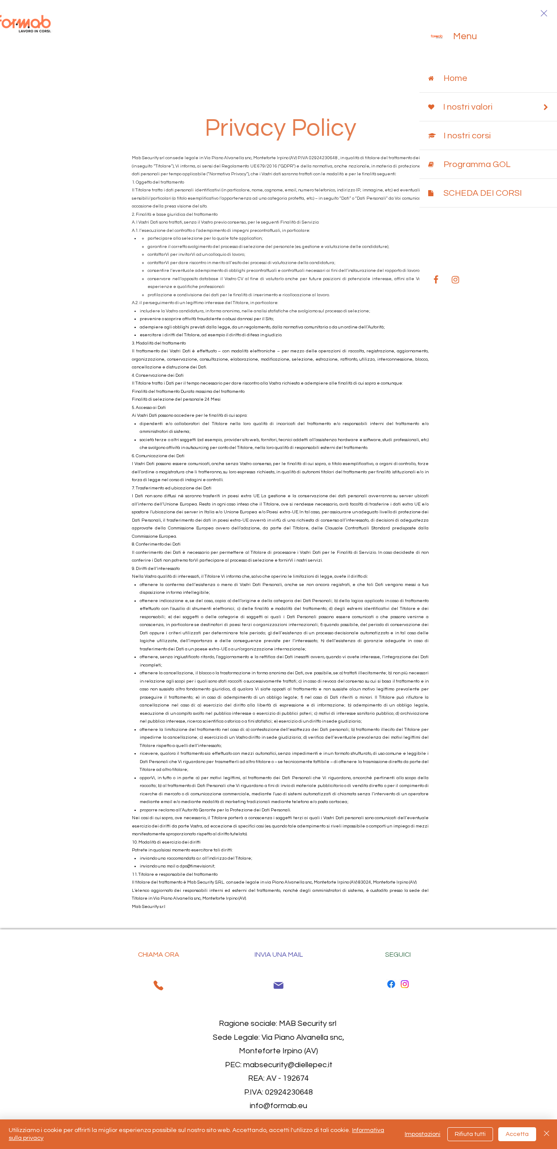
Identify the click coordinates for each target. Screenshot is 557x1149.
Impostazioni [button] (422, 1134)
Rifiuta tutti (470, 1134)
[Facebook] (391, 984)
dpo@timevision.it (197, 866)
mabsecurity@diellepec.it (287, 1065)
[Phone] (158, 985)
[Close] (546, 1134)
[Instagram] (404, 984)
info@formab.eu (278, 1106)
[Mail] (278, 985)
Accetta (517, 1134)
